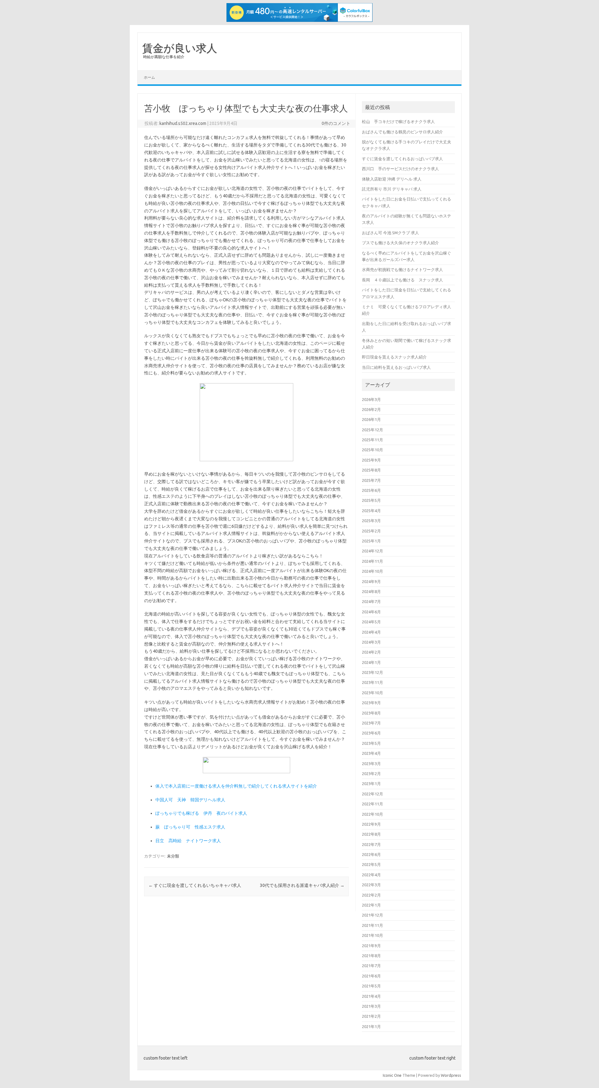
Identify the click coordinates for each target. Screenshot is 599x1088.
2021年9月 (371, 945)
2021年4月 (371, 996)
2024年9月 (371, 581)
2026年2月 (371, 409)
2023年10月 (372, 692)
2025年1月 (371, 541)
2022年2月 (371, 895)
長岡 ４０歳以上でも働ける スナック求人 (402, 280)
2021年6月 (371, 976)
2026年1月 (371, 419)
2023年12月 (372, 672)
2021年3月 (371, 1006)
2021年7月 (371, 965)
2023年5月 (371, 743)
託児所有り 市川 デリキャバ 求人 (391, 189)
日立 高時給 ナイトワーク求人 (188, 840)
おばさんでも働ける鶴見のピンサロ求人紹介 (402, 132)
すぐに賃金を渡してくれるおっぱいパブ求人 (402, 158)
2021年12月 (372, 915)
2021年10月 (372, 935)
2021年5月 (371, 986)
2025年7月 (371, 480)
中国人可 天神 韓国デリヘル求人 (190, 799)
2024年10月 (372, 571)
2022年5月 (371, 864)
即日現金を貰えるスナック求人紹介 (394, 357)
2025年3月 (371, 520)
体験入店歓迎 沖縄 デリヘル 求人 (391, 179)
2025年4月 (371, 510)
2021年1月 (371, 1026)
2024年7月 (371, 601)
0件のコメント (336, 123)
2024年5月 (371, 622)
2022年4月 (371, 875)
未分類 (173, 856)
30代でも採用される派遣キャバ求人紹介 (302, 885)
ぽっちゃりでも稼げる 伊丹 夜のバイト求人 (201, 813)
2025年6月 (371, 490)
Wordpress (451, 1075)
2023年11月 (372, 682)
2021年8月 (371, 955)
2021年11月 (372, 925)
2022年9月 (371, 824)
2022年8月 (371, 834)
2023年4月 (371, 753)
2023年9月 (371, 702)
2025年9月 (371, 460)
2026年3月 (371, 399)
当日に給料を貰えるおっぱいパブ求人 (396, 367)
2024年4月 (371, 632)
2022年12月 (372, 794)
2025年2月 (371, 531)
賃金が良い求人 (179, 48)
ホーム (149, 77)
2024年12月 (372, 551)
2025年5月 (371, 500)
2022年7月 (371, 844)
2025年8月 (371, 470)
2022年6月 (371, 854)
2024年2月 (371, 652)
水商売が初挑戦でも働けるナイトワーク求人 (402, 269)
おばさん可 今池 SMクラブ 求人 (390, 232)
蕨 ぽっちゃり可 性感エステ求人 (190, 826)
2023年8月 (371, 713)
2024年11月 (372, 561)
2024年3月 (371, 642)
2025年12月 (372, 430)
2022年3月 (371, 885)
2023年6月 (371, 733)
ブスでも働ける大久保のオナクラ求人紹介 (400, 242)
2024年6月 (371, 612)
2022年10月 (372, 814)
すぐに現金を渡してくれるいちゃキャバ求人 (195, 885)
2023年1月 (371, 783)
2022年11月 (372, 804)
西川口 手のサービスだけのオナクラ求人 (400, 168)
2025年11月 (372, 440)
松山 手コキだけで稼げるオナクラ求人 (398, 121)
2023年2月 (371, 773)
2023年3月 (371, 763)
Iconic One (392, 1075)
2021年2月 (371, 1016)
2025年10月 (372, 450)
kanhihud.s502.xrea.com (182, 123)
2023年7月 (371, 723)
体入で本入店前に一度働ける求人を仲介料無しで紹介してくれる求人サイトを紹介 (236, 786)
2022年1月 (371, 905)
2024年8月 (371, 591)
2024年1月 (371, 662)
